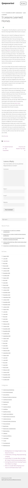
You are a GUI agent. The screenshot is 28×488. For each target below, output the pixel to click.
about (8, 50)
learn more (17, 103)
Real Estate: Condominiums (9, 428)
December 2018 (6, 374)
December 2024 (6, 292)
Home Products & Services (9, 416)
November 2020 (6, 331)
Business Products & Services (9, 397)
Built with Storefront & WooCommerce (11, 479)
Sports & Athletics (7, 436)
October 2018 (6, 379)
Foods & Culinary (7, 406)
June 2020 (5, 341)
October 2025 (6, 275)
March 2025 (5, 285)
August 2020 (6, 338)
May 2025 (5, 280)
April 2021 (5, 319)
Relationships (6, 431)
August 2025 (6, 278)
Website (6, 202)
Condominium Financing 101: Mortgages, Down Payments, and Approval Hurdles (13, 239)
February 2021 (6, 324)
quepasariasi (19, 12)
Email (5, 195)
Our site (6, 136)
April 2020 (5, 345)
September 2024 (6, 297)
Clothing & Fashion (7, 399)
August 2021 (6, 309)
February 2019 (6, 370)
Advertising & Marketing (8, 390)
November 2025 (6, 273)
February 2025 (6, 287)
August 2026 (6, 256)
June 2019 (5, 360)
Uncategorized (6, 443)
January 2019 (6, 372)
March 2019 (5, 367)
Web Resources (6, 445)
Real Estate (6, 141)
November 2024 (6, 295)
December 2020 (6, 328)
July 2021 (5, 311)
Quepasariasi (8, 3)
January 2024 (6, 299)
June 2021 (5, 314)
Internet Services (7, 419)
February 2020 (6, 350)
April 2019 (5, 365)
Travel (4, 440)
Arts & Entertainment (8, 392)
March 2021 (5, 321)
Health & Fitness (7, 411)
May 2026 (5, 263)
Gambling (5, 409)
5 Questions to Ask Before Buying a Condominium (14, 245)
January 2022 (6, 307)
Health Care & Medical (8, 414)
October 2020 (6, 333)
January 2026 (6, 270)
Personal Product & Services (9, 421)
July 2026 (5, 258)
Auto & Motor (6, 394)
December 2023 (6, 302)
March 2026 (5, 265)
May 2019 (5, 362)
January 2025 (6, 290)
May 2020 (5, 343)
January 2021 (6, 326)
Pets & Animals (6, 423)
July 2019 (5, 357)
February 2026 (6, 268)
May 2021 (5, 316)
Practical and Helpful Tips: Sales (20, 147)
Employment (6, 402)
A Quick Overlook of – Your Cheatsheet (8, 148)
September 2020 (6, 336)
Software (5, 433)
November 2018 (6, 377)
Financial (5, 404)
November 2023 (6, 304)
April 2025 (5, 282)
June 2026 (5, 261)
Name (5, 189)
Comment (6, 169)
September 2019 (6, 353)
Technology (5, 438)
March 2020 (5, 348)
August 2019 (6, 355)
